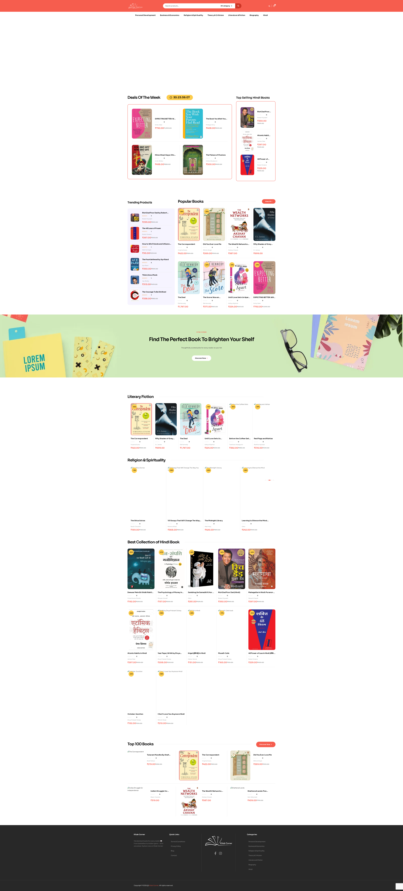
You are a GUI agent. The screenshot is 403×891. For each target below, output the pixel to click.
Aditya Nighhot (233, 303)
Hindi (251, 869)
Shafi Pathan (151, 761)
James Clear (261, 141)
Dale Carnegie (146, 250)
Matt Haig (134, 526)
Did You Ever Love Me (212, 244)
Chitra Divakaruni (211, 161)
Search (238, 5)
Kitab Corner (153, 885)
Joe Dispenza (209, 526)
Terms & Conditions (178, 842)
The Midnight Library (140, 521)
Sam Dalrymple (252, 797)
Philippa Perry (210, 125)
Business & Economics (256, 846)
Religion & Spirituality (256, 851)
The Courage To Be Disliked (154, 292)
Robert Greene (262, 165)
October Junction (135, 714)
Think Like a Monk (149, 275)
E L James (256, 250)
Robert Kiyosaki (262, 117)
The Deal (182, 297)
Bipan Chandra (155, 797)
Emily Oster (158, 125)
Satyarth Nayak (247, 526)
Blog (172, 851)
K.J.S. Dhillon (159, 161)
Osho (169, 526)
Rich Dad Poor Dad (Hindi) (229, 592)
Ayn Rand (145, 265)
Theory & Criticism (255, 855)
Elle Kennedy (182, 303)
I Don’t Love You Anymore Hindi (171, 714)
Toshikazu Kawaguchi (236, 444)
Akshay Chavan (233, 250)
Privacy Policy (176, 846)
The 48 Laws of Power (151, 228)
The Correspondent (186, 244)
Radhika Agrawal (259, 444)
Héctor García (192, 659)
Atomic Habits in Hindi (137, 653)
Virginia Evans (182, 250)
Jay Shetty (145, 281)
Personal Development (257, 842)
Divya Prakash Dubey (164, 659)
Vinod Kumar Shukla (134, 598)
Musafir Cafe (223, 653)
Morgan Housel (162, 598)
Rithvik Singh (207, 250)
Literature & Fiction (256, 860)
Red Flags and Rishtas (263, 438)
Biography (252, 865)
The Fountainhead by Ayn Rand (155, 259)
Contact (174, 855)
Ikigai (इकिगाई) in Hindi (196, 653)
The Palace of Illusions (216, 155)
